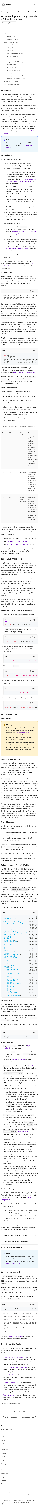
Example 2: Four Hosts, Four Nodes (18, 76)
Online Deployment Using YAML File (15, 59)
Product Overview (6, 1429)
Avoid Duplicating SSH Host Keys (24, 372)
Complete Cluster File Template (16, 62)
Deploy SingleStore (9, 48)
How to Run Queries (10, 1375)
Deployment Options (13, 1263)
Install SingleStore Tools (11, 42)
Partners (3, 1484)
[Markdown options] (3, 23)
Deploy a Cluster (11, 64)
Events (3, 1460)
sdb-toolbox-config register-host (17, 544)
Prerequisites (9, 34)
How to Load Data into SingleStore (15, 1367)
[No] (19, 1411)
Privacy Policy (18, 1500)
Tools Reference (9, 1395)
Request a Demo (6, 1433)
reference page (23, 1131)
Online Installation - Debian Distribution (17, 45)
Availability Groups (18, 1060)
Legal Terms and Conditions (20, 1502)
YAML (3, 912)
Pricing (3, 1436)
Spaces (3, 1456)
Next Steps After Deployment (12, 84)
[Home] (6, 4)
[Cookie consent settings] (2, 1503)
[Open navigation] (34, 4)
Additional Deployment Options (16, 78)
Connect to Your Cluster (11, 81)
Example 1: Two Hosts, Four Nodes (18, 73)
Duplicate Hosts (11, 36)
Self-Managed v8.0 (7, 12)
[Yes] (15, 1411)
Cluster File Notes (12, 67)
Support (3, 1440)
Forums (3, 1453)
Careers (3, 1480)
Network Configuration (14, 39)
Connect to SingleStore (15, 1336)
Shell (3, 350)
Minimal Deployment (13, 56)
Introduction (7, 31)
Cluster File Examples (13, 70)
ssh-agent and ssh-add (19, 231)
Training (3, 1464)
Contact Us (4, 1473)
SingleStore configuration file (16, 541)
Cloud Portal (32, 1066)
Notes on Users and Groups (15, 53)
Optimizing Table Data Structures (15, 1357)
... (15, 12)
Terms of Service (20, 1494)
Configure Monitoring (10, 1383)
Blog (2, 1477)
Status (3, 1443)
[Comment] (24, 1411)
